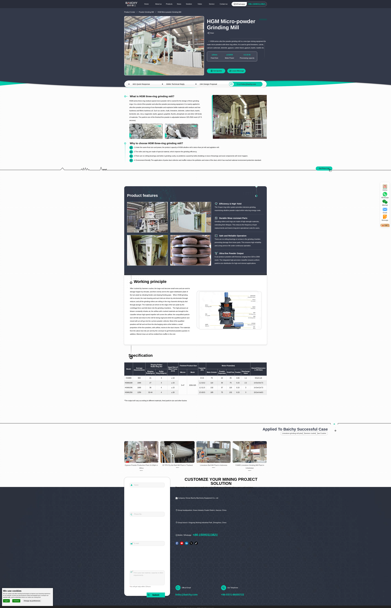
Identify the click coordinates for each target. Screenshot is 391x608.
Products (169, 4)
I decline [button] (16, 601)
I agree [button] (6, 601)
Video (200, 4)
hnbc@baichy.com (186, 594)
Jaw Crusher (321, 433)
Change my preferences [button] (32, 601)
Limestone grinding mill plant (292, 433)
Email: (246, 84)
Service (211, 4)
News (179, 4)
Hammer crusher (310, 433)
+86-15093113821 (205, 535)
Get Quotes (217, 71)
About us (158, 4)
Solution (189, 4)
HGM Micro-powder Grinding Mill (169, 12)
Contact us (223, 4)
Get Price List (324, 168)
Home (146, 4)
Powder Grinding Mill (146, 12)
